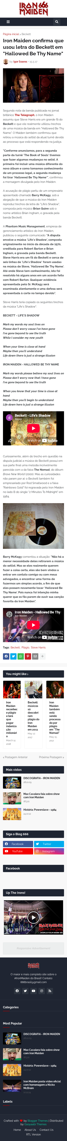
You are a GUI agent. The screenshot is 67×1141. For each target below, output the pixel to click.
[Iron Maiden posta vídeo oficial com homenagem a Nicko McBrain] (12, 1086)
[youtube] (33, 991)
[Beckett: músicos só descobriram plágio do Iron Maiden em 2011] (33, 689)
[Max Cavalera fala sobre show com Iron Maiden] (12, 798)
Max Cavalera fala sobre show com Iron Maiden (41, 795)
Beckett (26, 34)
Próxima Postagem (50, 757)
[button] (8, 22)
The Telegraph (24, 115)
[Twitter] (13, 656)
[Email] (35, 656)
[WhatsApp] (20, 656)
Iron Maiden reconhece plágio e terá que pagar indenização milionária (11, 719)
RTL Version (33, 1134)
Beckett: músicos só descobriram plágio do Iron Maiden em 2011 (33, 716)
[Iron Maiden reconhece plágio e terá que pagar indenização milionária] (12, 689)
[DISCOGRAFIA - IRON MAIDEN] (12, 783)
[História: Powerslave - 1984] (12, 814)
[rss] (50, 991)
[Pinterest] (28, 656)
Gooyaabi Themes (35, 1124)
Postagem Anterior (16, 757)
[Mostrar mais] (42, 656)
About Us (30, 1129)
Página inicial (11, 34)
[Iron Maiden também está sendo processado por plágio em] (55, 689)
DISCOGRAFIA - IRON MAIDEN (41, 778)
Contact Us (46, 1129)
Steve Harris (38, 647)
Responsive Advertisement (33, 948)
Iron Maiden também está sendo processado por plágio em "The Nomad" (54, 717)
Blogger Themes (38, 1120)
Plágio (25, 647)
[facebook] (17, 991)
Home (17, 1129)
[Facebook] (6, 656)
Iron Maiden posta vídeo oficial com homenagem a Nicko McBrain (42, 1085)
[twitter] (25, 991)
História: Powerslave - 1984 (39, 809)
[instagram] (42, 991)
